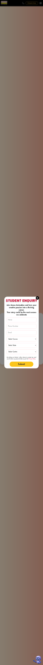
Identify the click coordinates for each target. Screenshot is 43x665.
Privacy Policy (31, 358)
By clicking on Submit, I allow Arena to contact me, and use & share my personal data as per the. (21, 358)
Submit (21, 364)
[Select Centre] (21, 351)
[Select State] (21, 345)
